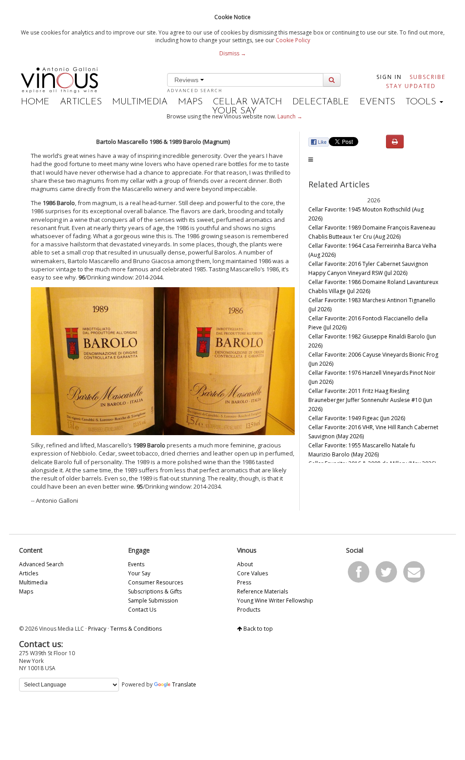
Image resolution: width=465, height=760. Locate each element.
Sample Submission (153, 600)
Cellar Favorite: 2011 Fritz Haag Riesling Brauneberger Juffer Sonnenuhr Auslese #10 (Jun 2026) (370, 400)
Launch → (289, 116)
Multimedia (140, 102)
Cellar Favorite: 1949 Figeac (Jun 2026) (356, 418)
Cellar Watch (247, 102)
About (245, 564)
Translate (184, 684)
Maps (190, 102)
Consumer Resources (155, 582)
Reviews (187, 79)
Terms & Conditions (136, 629)
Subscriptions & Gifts (155, 591)
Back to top (257, 629)
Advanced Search (195, 90)
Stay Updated (411, 86)
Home (35, 102)
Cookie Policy (293, 40)
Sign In (389, 77)
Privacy (97, 629)
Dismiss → (232, 53)
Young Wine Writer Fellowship (275, 600)
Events (377, 102)
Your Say (234, 111)
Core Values (252, 573)
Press (244, 582)
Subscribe (427, 77)
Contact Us (142, 609)
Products (248, 609)
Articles (81, 102)
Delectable (320, 102)
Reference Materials (262, 591)
